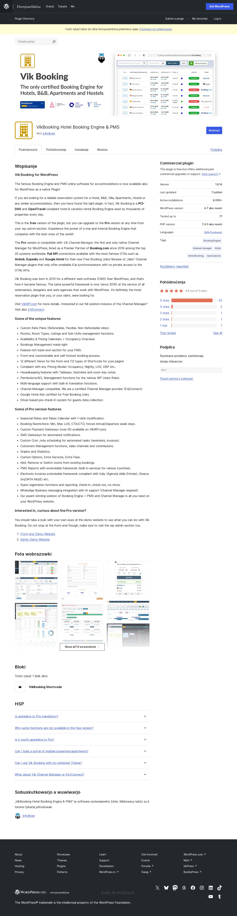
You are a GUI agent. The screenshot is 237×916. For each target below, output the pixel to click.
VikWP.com (29, 304)
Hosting (19, 866)
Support (104, 860)
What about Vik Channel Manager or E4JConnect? (49, 774)
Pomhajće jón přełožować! (156, 29)
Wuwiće (102, 149)
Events (145, 860)
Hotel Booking (196, 255)
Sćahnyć (214, 130)
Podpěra (216, 149)
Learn (102, 854)
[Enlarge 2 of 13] (53, 582)
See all (217, 333)
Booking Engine (212, 240)
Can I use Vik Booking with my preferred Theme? (48, 763)
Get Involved (149, 854)
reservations (214, 255)
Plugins (61, 866)
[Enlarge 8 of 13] (99, 644)
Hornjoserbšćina (59, 892)
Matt (188, 860)
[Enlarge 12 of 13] (144, 655)
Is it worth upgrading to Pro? (34, 739)
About (18, 854)
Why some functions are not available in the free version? (54, 728)
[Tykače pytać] (54, 41)
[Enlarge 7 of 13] (99, 608)
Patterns (62, 872)
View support (210, 174)
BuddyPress (193, 872)
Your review (168, 333)
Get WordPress (219, 6)
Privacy (19, 872)
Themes (62, 860)
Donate (147, 866)
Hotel (218, 248)
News (18, 860)
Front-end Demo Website (37, 534)
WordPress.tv (109, 872)
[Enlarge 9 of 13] (144, 565)
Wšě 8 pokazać (213, 232)
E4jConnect (36, 309)
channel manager (202, 248)
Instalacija (81, 149)
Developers (106, 866)
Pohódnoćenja (56, 149)
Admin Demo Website (35, 539)
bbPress (190, 866)
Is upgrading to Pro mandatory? (36, 716)
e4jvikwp (49, 133)
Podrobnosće (28, 149)
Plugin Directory (24, 18)
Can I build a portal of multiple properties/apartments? (51, 751)
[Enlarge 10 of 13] (144, 605)
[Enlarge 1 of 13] (53, 565)
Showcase (63, 854)
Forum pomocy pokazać (176, 378)
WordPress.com (195, 854)
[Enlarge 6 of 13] (99, 565)
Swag (146, 872)
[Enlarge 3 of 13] (53, 608)
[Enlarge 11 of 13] (144, 628)
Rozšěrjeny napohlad (174, 266)
